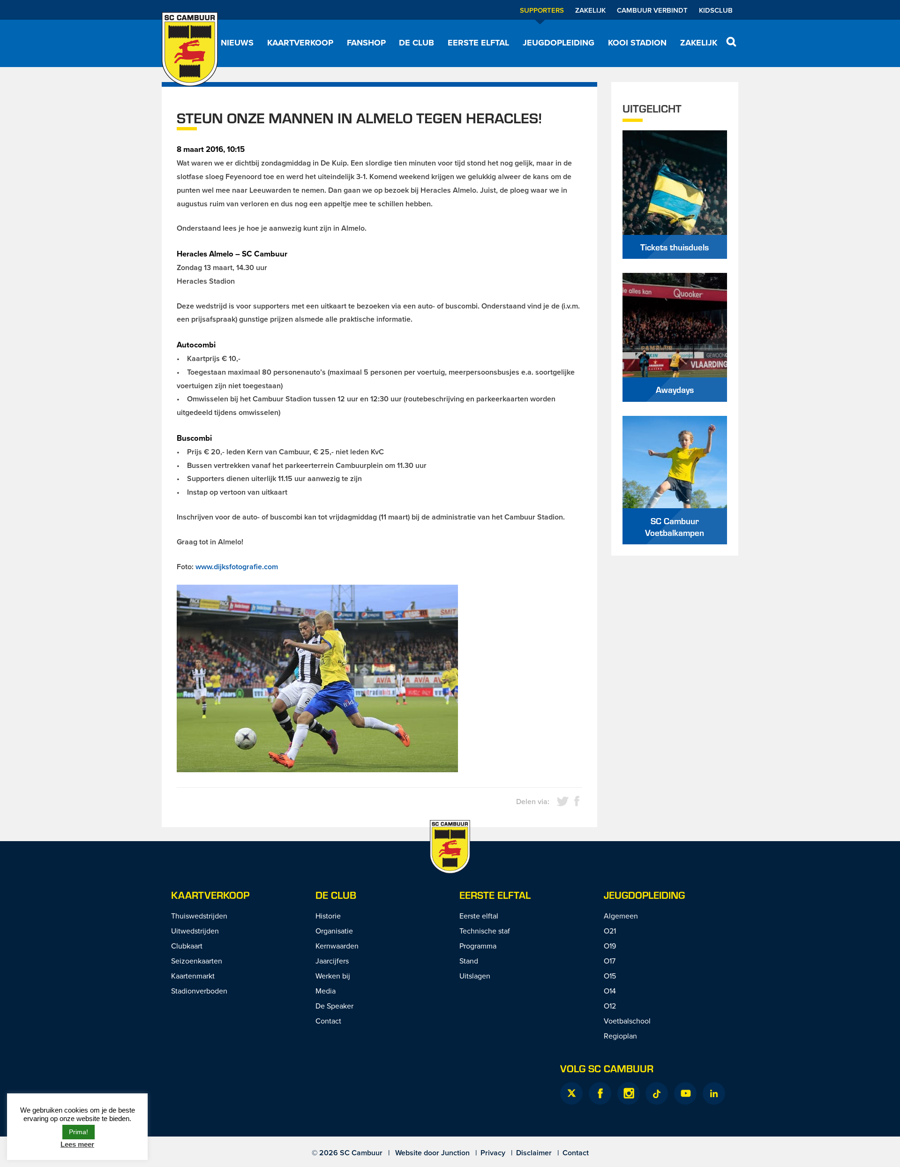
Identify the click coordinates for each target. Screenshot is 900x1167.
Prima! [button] (78, 1132)
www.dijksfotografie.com (236, 566)
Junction (455, 1152)
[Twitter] (571, 1093)
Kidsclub (716, 10)
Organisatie (334, 931)
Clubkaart (186, 946)
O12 (610, 1006)
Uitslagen (474, 976)
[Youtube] (685, 1093)
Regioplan (620, 1036)
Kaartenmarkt (193, 976)
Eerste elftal (478, 43)
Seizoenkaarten (196, 961)
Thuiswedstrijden (199, 916)
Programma (477, 946)
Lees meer (77, 1144)
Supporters (542, 10)
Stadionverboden (199, 991)
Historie (328, 916)
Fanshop (366, 43)
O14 (610, 991)
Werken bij (332, 976)
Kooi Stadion (637, 43)
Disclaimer (534, 1152)
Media (325, 991)
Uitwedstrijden (195, 931)
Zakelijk (590, 10)
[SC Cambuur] (190, 49)
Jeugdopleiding (558, 43)
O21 (610, 931)
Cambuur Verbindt (652, 10)
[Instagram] (628, 1093)
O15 (610, 976)
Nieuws (237, 43)
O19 (610, 946)
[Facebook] (600, 1093)
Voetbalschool (627, 1021)
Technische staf (484, 931)
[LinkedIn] (714, 1093)
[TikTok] (656, 1093)
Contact (328, 1021)
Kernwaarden (337, 946)
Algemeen (621, 916)
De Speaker (334, 1006)
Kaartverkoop (300, 43)
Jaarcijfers (332, 961)
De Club (416, 43)
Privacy (492, 1152)
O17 (609, 961)
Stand (468, 961)
